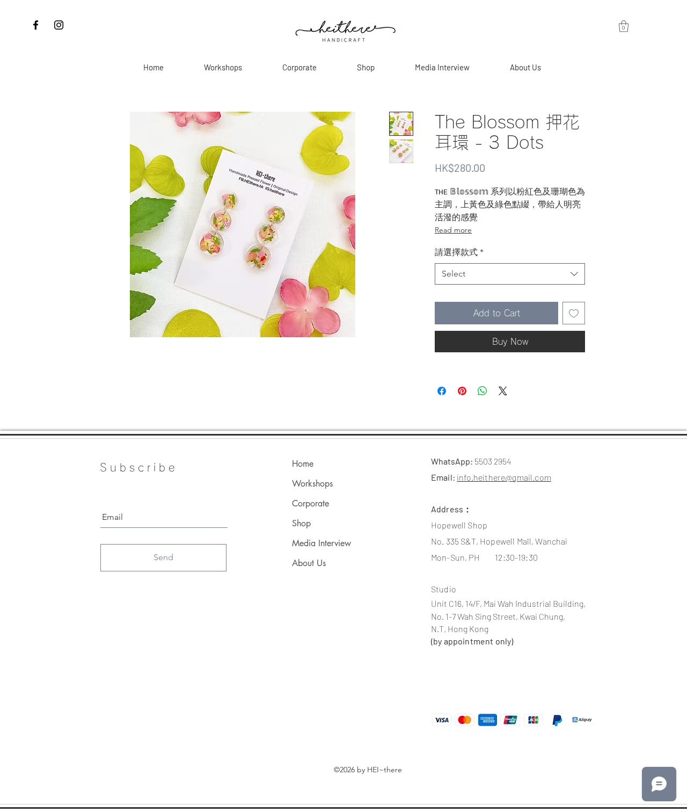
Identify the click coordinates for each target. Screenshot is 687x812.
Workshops (312, 483)
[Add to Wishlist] (573, 313)
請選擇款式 (459, 252)
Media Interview (321, 543)
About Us (309, 563)
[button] (623, 26)
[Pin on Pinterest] (462, 391)
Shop (301, 523)
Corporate (310, 503)
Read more (453, 230)
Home (302, 463)
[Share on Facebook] (441, 391)
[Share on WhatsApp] (482, 391)
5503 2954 (492, 461)
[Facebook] (36, 25)
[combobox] (510, 274)
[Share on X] (502, 391)
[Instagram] (59, 25)
